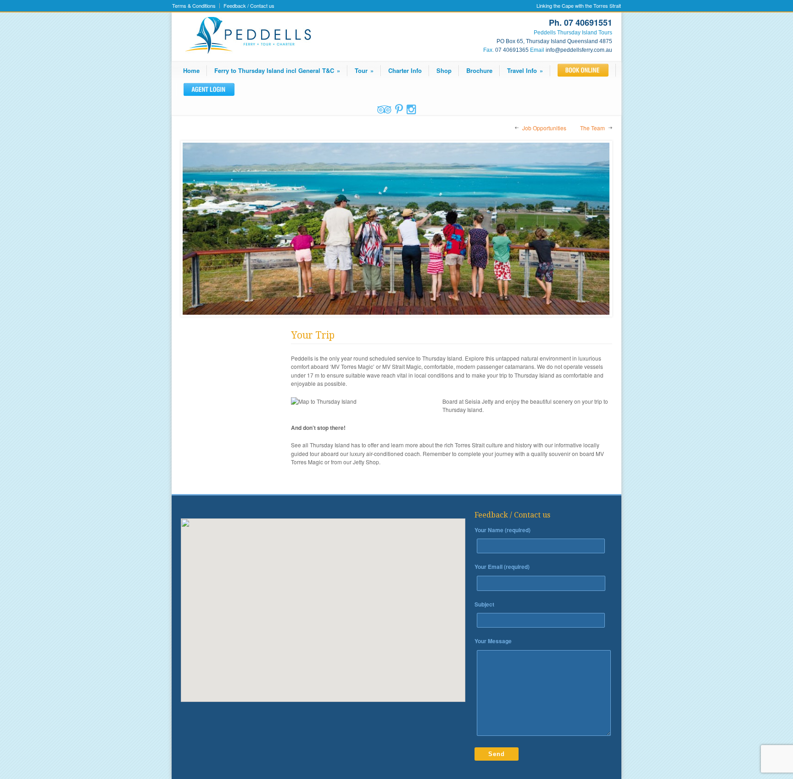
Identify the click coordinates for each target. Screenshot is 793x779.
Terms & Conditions (194, 5)
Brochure (479, 70)
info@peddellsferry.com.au (579, 50)
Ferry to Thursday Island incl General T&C (277, 70)
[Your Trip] (396, 229)
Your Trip (313, 335)
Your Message (493, 641)
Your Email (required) (502, 566)
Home (191, 70)
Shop (444, 70)
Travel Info (525, 70)
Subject (484, 604)
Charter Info (405, 70)
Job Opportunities (544, 128)
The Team (592, 128)
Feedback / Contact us (248, 5)
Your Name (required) (503, 530)
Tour (364, 70)
